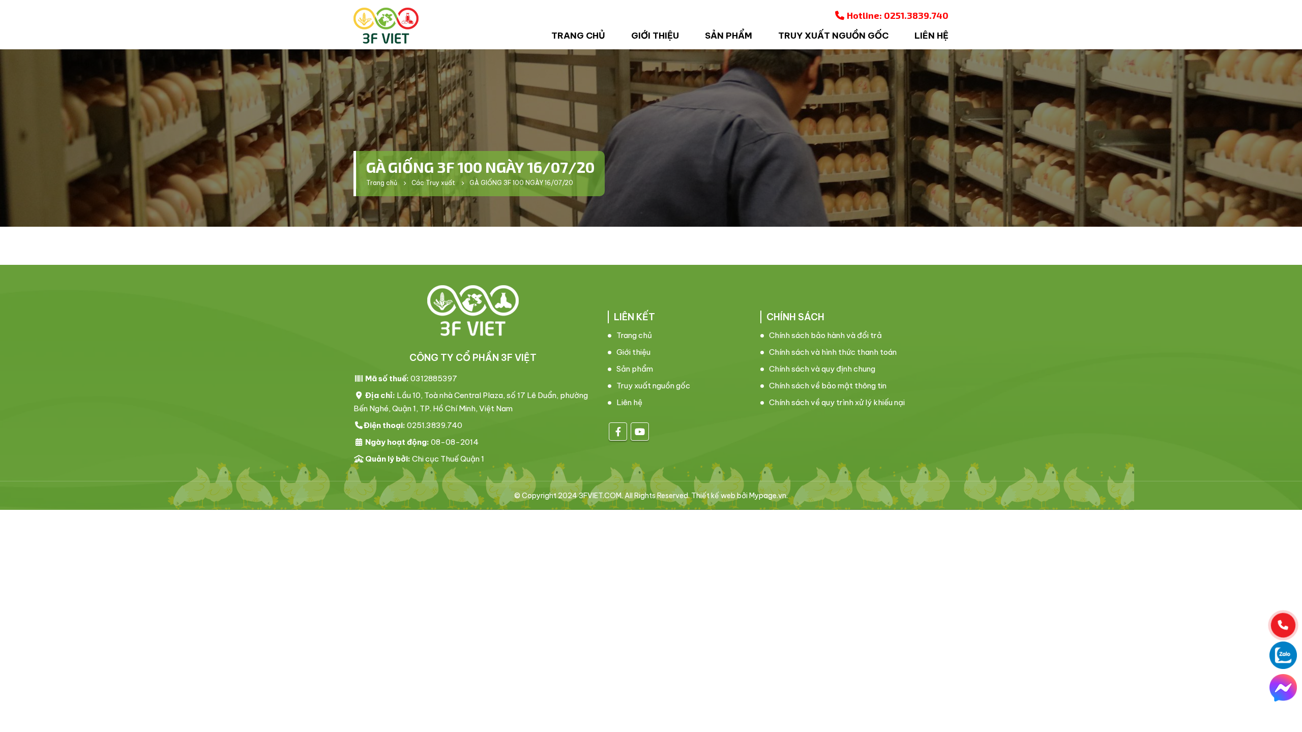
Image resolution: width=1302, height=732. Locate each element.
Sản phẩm (728, 35)
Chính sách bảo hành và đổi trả (825, 335)
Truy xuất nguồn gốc (833, 35)
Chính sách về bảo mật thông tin (827, 385)
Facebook (618, 431)
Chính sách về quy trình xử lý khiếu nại (837, 402)
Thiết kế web (713, 495)
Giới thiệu (655, 35)
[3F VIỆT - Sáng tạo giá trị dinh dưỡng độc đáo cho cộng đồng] (386, 26)
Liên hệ (931, 35)
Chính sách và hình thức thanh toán (833, 352)
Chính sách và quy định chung (822, 369)
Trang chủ (578, 35)
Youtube (640, 431)
